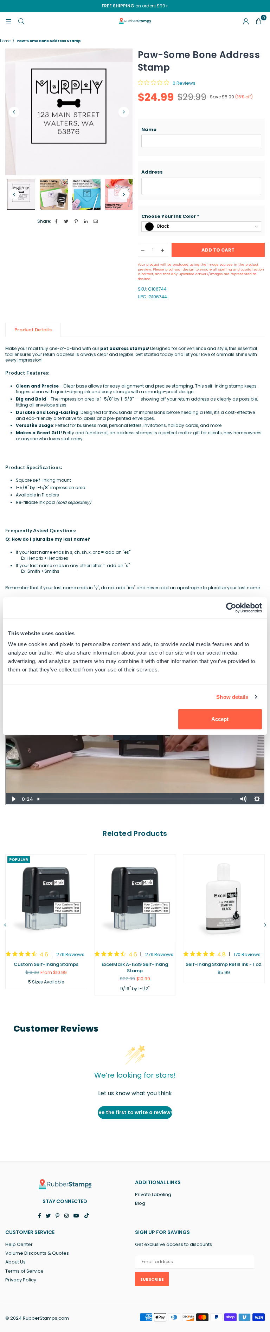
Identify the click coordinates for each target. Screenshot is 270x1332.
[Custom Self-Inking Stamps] (46, 899)
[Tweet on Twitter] (66, 222)
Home (5, 41)
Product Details (33, 329)
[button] (201, 129)
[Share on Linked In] (86, 222)
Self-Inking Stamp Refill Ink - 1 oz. (224, 964)
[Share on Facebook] (56, 222)
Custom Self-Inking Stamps (46, 964)
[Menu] (8, 21)
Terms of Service (24, 1271)
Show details (232, 697)
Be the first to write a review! (135, 1112)
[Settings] (245, 21)
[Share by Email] (95, 222)
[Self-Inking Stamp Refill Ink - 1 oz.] (223, 899)
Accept (220, 719)
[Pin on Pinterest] (76, 222)
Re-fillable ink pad (53, 502)
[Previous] (14, 112)
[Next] (123, 112)
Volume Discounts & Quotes (37, 1253)
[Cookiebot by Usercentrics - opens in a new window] (231, 607)
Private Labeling (153, 1194)
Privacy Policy (20, 1279)
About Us (15, 1262)
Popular (18, 859)
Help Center (19, 1244)
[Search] (21, 21)
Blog (140, 1203)
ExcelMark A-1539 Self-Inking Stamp (135, 967)
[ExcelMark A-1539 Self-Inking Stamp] (135, 899)
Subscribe (151, 1279)
